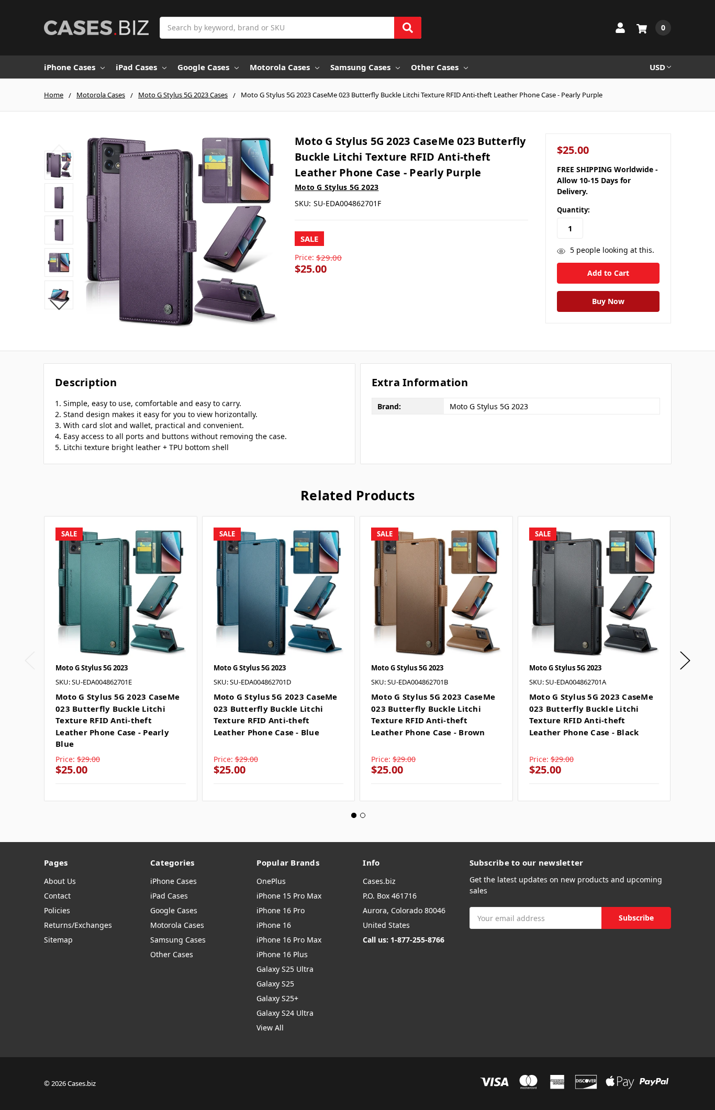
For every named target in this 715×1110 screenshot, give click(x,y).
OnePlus (271, 881)
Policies (57, 910)
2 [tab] (362, 815)
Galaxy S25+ (277, 998)
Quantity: (573, 210)
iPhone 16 (273, 925)
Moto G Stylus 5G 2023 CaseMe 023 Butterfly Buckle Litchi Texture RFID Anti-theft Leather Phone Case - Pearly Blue (117, 720)
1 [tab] (353, 815)
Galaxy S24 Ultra (285, 1013)
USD (657, 67)
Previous (59, 149)
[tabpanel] (120, 659)
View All (270, 1028)
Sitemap (58, 940)
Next (59, 305)
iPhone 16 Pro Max (288, 940)
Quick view (120, 592)
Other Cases (435, 67)
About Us (60, 881)
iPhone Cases (69, 67)
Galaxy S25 (275, 984)
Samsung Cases (360, 67)
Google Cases (203, 67)
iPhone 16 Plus (282, 954)
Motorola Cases (280, 67)
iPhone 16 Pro (280, 910)
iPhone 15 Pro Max (288, 896)
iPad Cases (136, 67)
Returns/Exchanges (78, 925)
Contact (57, 896)
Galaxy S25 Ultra (285, 969)
